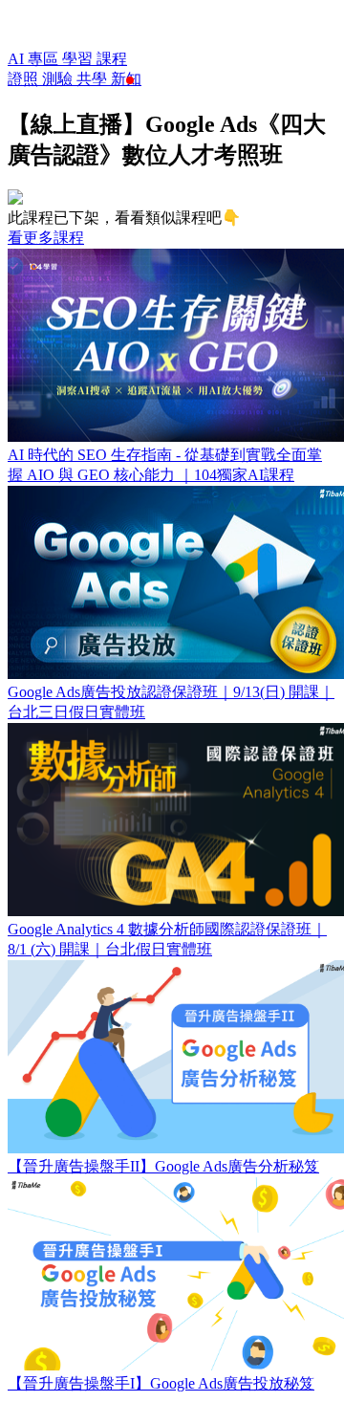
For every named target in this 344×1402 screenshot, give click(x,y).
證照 (25, 79)
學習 (79, 59)
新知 (126, 79)
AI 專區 (35, 59)
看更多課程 (46, 238)
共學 (93, 79)
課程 (112, 59)
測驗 (59, 79)
